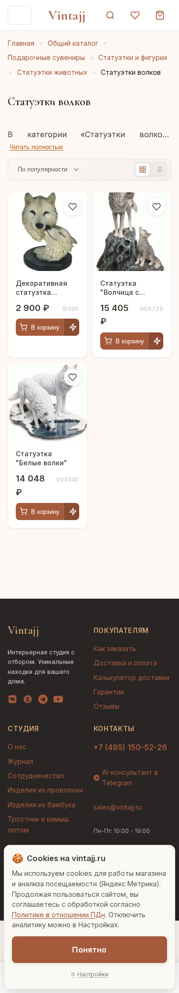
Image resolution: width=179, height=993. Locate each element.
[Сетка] (142, 169)
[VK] (12, 701)
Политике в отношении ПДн (58, 915)
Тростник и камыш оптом (38, 824)
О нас (17, 746)
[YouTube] (58, 701)
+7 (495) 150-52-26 (130, 747)
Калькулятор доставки (131, 677)
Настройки (92, 974)
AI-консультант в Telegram (130, 777)
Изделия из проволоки (45, 790)
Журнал (20, 761)
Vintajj (67, 15)
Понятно (89, 949)
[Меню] (20, 15)
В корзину (45, 327)
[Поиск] (110, 15)
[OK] (27, 701)
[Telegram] (43, 701)
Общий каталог (73, 43)
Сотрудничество (36, 776)
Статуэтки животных (52, 72)
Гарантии (109, 692)
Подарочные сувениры (46, 57)
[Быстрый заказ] (72, 327)
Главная (21, 43)
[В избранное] (72, 206)
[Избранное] (135, 15)
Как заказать (115, 648)
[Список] (158, 169)
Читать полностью (36, 146)
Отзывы (106, 706)
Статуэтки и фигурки (132, 57)
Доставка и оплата (125, 663)
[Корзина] (159, 15)
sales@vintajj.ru (118, 807)
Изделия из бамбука (41, 805)
